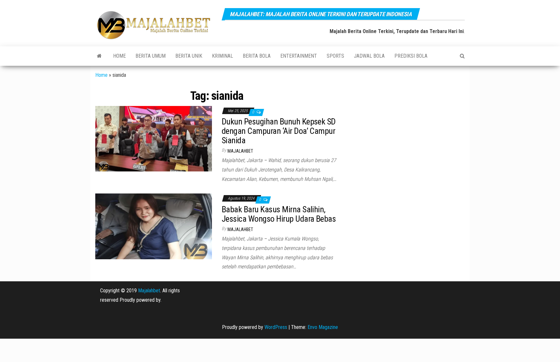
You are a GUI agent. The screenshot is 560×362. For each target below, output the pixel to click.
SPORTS (335, 56)
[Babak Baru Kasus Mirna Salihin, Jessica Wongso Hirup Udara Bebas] (153, 226)
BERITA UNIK (188, 56)
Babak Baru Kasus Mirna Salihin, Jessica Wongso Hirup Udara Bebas (279, 214)
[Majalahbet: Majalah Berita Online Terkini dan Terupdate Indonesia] (99, 56)
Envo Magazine (323, 327)
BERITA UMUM (150, 56)
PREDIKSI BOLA (410, 56)
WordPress (275, 327)
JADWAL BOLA (369, 56)
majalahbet (240, 151)
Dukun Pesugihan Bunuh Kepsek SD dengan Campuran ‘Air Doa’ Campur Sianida (279, 131)
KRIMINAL (222, 56)
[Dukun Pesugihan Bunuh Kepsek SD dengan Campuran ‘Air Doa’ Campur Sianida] (153, 138)
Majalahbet (149, 290)
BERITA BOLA (257, 56)
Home (119, 56)
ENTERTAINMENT (298, 56)
